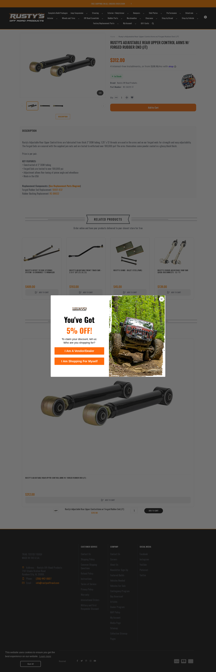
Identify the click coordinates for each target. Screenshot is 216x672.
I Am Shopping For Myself (79, 361)
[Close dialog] (161, 299)
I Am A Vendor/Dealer (79, 350)
